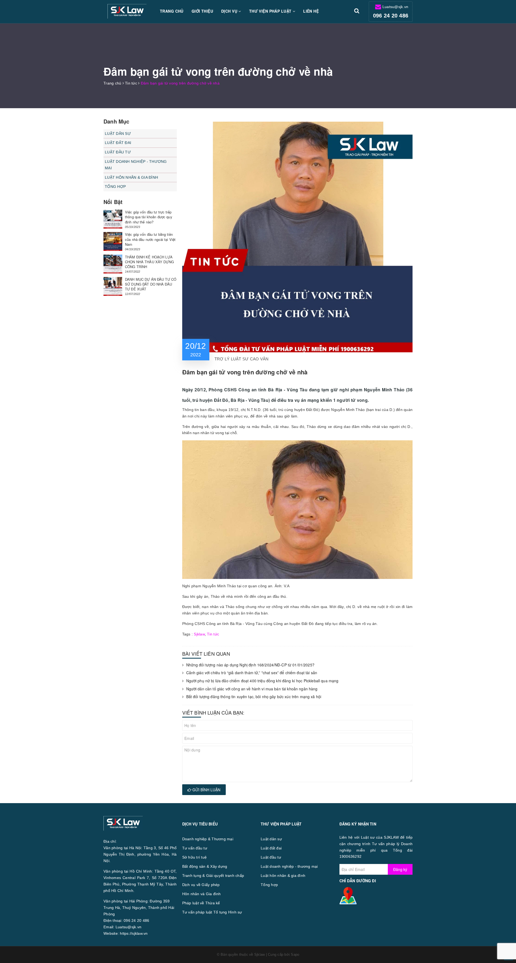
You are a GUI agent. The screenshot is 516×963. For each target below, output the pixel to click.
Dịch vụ (229, 11)
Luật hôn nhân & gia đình (131, 177)
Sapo (295, 955)
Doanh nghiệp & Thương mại (207, 839)
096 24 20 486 (390, 16)
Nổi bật (113, 202)
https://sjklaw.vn (134, 933)
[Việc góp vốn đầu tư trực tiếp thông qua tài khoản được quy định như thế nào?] (112, 219)
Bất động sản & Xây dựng (204, 866)
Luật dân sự (118, 133)
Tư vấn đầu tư (194, 848)
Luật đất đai (118, 142)
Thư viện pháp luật (271, 11)
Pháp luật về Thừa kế (201, 903)
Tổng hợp (115, 186)
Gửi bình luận (205, 789)
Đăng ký (400, 869)
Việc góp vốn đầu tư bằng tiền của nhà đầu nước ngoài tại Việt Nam (150, 239)
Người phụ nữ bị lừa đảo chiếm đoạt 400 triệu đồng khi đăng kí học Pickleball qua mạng (262, 680)
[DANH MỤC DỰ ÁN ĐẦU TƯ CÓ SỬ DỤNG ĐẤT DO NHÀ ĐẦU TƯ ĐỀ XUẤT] (112, 286)
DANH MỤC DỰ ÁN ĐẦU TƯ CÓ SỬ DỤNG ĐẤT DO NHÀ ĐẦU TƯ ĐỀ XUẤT (150, 284)
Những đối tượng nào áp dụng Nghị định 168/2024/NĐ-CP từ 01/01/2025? (250, 664)
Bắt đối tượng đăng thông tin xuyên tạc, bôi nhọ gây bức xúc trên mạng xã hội (253, 696)
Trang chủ (172, 11)
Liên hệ (311, 11)
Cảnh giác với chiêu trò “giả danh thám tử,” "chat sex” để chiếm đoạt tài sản (251, 672)
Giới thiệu (202, 11)
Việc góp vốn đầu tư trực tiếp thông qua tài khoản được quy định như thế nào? (148, 216)
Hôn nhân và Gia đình (201, 894)
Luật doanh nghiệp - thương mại (136, 164)
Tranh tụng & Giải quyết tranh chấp (213, 875)
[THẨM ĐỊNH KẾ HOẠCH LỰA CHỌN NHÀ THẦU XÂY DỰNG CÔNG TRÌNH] (112, 264)
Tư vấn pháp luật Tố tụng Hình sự (212, 912)
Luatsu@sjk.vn (395, 7)
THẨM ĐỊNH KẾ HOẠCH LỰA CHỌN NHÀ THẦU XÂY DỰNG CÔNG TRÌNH (149, 261)
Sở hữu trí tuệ (194, 857)
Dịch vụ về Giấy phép (201, 885)
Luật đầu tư (118, 152)
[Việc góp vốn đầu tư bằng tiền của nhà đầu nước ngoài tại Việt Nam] (112, 241)
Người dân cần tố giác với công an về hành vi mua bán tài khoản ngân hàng (252, 688)
